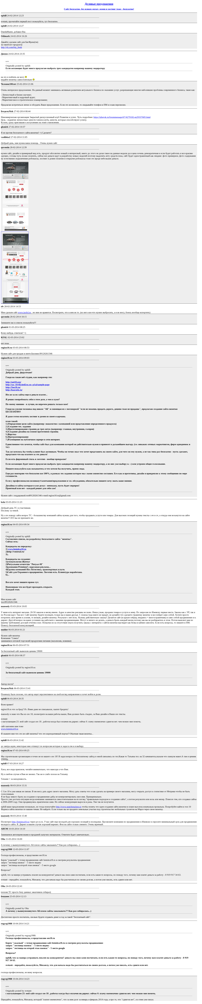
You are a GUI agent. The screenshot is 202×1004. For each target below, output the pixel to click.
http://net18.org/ (13, 382)
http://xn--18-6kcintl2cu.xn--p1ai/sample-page (27, 384)
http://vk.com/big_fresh (11, 47)
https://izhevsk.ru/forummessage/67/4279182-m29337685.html (122, 117)
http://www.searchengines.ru (68, 806)
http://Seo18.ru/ (13, 387)
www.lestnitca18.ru (17, 549)
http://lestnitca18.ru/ (21, 822)
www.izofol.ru (24, 312)
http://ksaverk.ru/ (14, 390)
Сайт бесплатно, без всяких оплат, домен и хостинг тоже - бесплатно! (99, 9)
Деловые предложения (99, 3)
